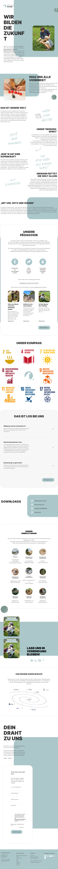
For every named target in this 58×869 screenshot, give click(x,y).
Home (17, 856)
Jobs (17, 859)
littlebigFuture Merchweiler (29, 558)
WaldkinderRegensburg (43, 597)
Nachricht (13, 805)
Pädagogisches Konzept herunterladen (29, 283)
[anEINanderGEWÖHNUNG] (32, 508)
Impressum (32, 855)
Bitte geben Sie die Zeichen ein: (17, 825)
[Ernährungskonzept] (32, 504)
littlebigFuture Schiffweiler (15, 577)
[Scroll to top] (55, 867)
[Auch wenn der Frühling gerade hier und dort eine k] (12, 626)
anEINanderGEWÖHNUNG (40, 508)
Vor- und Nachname (16, 787)
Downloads (18, 862)
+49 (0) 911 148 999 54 (5, 859)
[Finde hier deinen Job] (54, 99)
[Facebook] (28, 660)
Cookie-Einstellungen (34, 858)
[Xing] (39, 660)
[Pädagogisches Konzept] (32, 500)
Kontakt (17, 864)
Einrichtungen (18, 858)
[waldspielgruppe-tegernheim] (4, 612)
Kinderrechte (37, 512)
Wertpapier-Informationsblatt (21, 855)
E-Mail (5, 758)
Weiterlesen (11, 321)
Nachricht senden (16, 831)
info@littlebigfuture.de (5, 860)
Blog (17, 860)
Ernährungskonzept (39, 504)
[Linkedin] (35, 660)
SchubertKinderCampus (29, 577)
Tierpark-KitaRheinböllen (42, 577)
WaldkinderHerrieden (15, 597)
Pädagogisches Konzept (40, 500)
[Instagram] (31, 660)
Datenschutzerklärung (34, 856)
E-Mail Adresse (15, 793)
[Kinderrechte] (32, 512)
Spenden (18, 863)
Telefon (10, 758)
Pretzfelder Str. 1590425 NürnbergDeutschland (4, 856)
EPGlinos (15, 556)
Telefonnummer (14, 799)
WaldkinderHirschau (29, 597)
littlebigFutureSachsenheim (42, 558)
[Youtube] (43, 660)
